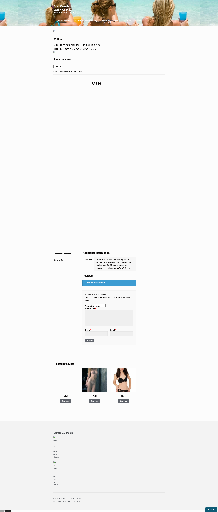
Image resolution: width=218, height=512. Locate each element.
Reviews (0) (58, 260)
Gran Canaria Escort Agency (62, 7)
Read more (65, 401)
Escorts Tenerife (71, 72)
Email (113, 330)
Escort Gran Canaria (61, 20)
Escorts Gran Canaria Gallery (85, 20)
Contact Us (105, 20)
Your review (90, 308)
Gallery (61, 72)
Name (88, 330)
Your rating (89, 306)
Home (55, 72)
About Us (127, 20)
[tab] (65, 254)
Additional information (62, 253)
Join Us (116, 20)
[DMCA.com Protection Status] (109, 511)
